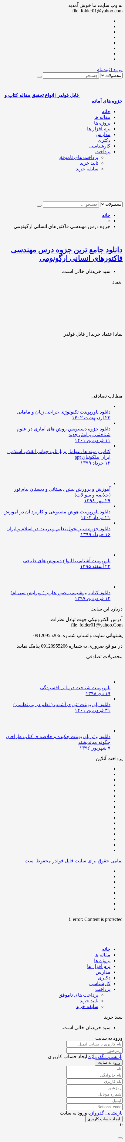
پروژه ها (102, 122)
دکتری (104, 140)
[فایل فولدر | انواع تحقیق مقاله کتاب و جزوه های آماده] (101, 192)
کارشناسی (99, 145)
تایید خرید (89, 163)
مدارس (103, 134)
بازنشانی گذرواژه (105, 1056)
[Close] (120, 1138)
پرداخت (102, 151)
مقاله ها (102, 117)
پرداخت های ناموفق (78, 157)
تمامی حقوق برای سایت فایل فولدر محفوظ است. (73, 860)
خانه (106, 111)
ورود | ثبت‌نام (109, 69)
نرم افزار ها (98, 128)
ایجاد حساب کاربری (104, 1119)
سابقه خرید (87, 168)
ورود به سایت (108, 1062)
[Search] (39, 77)
